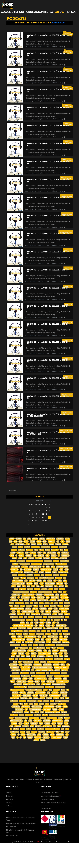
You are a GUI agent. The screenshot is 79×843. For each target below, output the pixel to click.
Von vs (41, 603)
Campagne (30, 578)
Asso (68, 664)
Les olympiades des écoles (20, 592)
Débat (20, 541)
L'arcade (45, 715)
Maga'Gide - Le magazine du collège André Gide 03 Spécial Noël (48, 433)
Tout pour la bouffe (17, 631)
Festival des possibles (18, 583)
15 (20, 737)
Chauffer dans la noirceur (38, 676)
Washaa (65, 737)
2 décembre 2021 (66, 467)
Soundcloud (58, 22)
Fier (61, 550)
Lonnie (37, 712)
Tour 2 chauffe (25, 676)
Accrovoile (15, 673)
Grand (52, 701)
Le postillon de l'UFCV (16, 720)
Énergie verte (37, 664)
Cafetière (48, 611)
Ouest (20, 617)
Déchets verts (47, 664)
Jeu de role (55, 692)
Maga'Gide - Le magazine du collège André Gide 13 (48, 271)
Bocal (15, 541)
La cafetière (30, 639)
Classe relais (50, 731)
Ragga (36, 703)
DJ (44, 628)
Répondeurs (14, 600)
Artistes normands (49, 706)
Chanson (57, 670)
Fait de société (59, 659)
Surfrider (43, 662)
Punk (26, 552)
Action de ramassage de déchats (57, 662)
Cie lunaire (25, 566)
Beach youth (63, 692)
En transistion (60, 734)
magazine (33, 46)
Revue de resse (34, 717)
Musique (31, 558)
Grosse (18, 642)
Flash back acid (14, 698)
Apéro (16, 589)
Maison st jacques (61, 625)
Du (17, 737)
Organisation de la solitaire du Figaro (42, 667)
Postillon (66, 717)
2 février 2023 (67, 160)
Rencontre (63, 575)
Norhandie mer (14, 667)
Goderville (41, 555)
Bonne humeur (50, 538)
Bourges (14, 653)
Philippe (64, 695)
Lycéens (30, 589)
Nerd (39, 636)
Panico (50, 608)
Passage (23, 578)
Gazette (55, 634)
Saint (65, 620)
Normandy (14, 723)
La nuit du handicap (56, 737)
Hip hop (42, 622)
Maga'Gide (41, 46)
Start (31, 603)
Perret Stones (19, 709)
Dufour (33, 656)
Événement (58, 578)
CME (42, 712)
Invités (45, 544)
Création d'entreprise (18, 620)
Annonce (33, 653)
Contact (44, 11)
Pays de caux (13, 715)
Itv (59, 555)
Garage (29, 628)
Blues (36, 622)
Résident (61, 709)
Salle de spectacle (57, 720)
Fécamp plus (49, 586)
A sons (23, 734)
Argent (63, 689)
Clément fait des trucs (62, 645)
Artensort (38, 617)
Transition (45, 734)
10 (18, 734)
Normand (58, 706)
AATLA (54, 631)
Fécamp (12, 538)
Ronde (51, 589)
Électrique (16, 578)
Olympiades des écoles (45, 592)
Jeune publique (46, 684)
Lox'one (36, 740)
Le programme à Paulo (44, 653)
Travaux (66, 720)
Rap (49, 650)
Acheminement (55, 673)
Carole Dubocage (25, 667)
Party (25, 703)
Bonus (45, 689)
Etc (58, 622)
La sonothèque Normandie (61, 676)
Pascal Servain (16, 594)
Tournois (48, 639)
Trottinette (14, 628)
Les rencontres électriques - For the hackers (21, 823)
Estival (28, 729)
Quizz (37, 611)
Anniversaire (29, 642)
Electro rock (34, 723)
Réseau (13, 681)
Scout (53, 566)
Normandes (63, 650)
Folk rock (35, 538)
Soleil (13, 737)
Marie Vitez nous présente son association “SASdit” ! (20, 819)
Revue (54, 572)
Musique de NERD (53, 636)
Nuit (27, 622)
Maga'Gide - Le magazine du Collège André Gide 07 (48, 361)
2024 (55, 586)
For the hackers (16, 695)
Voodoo (12, 634)
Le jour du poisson (43, 600)
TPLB (61, 628)
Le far (29, 645)
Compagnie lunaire (49, 564)
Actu (26, 46)
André (47, 555)
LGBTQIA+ (38, 726)
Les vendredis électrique (53, 729)
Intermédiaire (40, 634)
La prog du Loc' (46, 808)
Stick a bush (51, 541)
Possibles (53, 606)
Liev (26, 709)
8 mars (48, 642)
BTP (33, 670)
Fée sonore (60, 648)
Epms (64, 580)
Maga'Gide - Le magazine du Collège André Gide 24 (48, 90)
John (45, 650)
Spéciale (35, 695)
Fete (67, 734)
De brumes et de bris (26, 659)
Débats (60, 717)
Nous (56, 603)
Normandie (39, 558)
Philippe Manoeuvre (55, 695)
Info (17, 659)
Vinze (67, 698)
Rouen (50, 678)
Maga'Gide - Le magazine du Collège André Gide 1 (48, 469)
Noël (16, 648)
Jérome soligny (31, 701)
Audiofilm (29, 606)
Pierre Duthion (26, 670)
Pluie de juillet (50, 681)
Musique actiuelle (37, 706)
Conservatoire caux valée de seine (59, 715)
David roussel (14, 569)
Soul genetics (19, 603)
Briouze (37, 681)
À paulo (50, 580)
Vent (28, 586)
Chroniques (37, 737)
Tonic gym (46, 558)
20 (23, 642)
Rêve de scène (15, 566)
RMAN (65, 678)
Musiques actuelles (46, 569)
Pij (43, 566)
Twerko (46, 606)
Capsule (51, 544)
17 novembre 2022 (65, 232)
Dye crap (42, 698)
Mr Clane (64, 712)
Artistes (39, 580)
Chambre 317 (17, 684)
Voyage (60, 614)
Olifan (38, 684)
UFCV (20, 558)
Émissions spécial (40, 642)
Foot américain (65, 561)
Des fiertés (40, 729)
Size (32, 712)
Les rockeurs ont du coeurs (34, 689)
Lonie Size (18, 726)
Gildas (30, 678)
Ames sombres (52, 717)
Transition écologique (62, 681)
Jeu (65, 578)
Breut (62, 698)
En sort (23, 731)
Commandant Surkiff (16, 572)
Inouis (66, 636)
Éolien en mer (41, 673)
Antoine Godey (60, 687)
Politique (30, 737)
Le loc (60, 653)
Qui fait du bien (51, 552)
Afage (11, 717)
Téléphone (32, 631)
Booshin (67, 603)
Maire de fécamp (24, 564)
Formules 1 (46, 737)
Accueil (6, 11)
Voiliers (61, 586)
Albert (28, 656)
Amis (42, 611)
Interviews (49, 575)
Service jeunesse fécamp (52, 712)
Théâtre (55, 569)
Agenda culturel (28, 572)
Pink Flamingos (25, 706)
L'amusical (39, 650)
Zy (41, 842)
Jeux (60, 592)
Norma (11, 603)
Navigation (56, 664)
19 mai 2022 (68, 286)
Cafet (38, 631)
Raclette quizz (27, 695)
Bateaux (16, 703)
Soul (64, 592)
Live (36, 572)
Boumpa (48, 622)
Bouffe (66, 628)
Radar (36, 550)
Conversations (20, 544)
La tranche (22, 701)
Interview (18, 538)
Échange (21, 715)
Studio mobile (65, 555)
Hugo (61, 603)
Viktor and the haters (35, 709)
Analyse (67, 659)
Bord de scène (50, 645)
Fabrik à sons (23, 648)
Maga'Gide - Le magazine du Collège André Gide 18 (48, 180)
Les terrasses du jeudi (40, 678)
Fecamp (55, 653)
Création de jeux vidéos (19, 650)
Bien (44, 552)
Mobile (47, 550)
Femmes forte (56, 642)
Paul (55, 580)
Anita (61, 656)
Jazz (54, 622)
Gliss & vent (22, 628)
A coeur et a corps (36, 564)
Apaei (47, 566)
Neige (55, 608)
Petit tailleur (49, 656)
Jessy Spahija (37, 720)
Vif (67, 689)
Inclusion (44, 589)
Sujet (12, 544)
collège (61, 46)
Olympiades (33, 592)
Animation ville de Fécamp (61, 667)
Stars (21, 600)
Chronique (33, 552)
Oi (16, 555)
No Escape (30, 692)
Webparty (33, 600)
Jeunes (48, 625)
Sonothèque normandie (17, 689)
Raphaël (25, 678)
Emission (34, 731)
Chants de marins (49, 594)
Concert (56, 575)
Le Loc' (37, 662)
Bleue (13, 656)
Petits (27, 544)
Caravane (14, 550)
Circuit (48, 648)
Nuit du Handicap (50, 583)
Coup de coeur (50, 687)
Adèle (43, 681)
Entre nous (53, 600)
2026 (18, 611)
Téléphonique (63, 639)
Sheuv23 (60, 723)
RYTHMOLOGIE (47, 726)
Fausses (36, 575)
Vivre (65, 653)
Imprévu (67, 614)
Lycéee (37, 639)
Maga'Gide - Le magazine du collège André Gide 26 (48, 54)
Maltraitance (65, 726)
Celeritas (49, 698)
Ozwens (42, 740)
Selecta (42, 703)
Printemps (55, 650)
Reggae (26, 541)
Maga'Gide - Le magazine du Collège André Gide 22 (48, 126)
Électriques (20, 552)
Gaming (26, 600)
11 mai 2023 (68, 69)
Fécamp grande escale (62, 701)
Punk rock (23, 692)
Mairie (34, 729)
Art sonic (30, 681)
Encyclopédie (64, 597)
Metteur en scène (17, 712)
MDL (42, 639)
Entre (11, 606)
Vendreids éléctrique (28, 611)
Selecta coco (61, 703)
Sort (53, 625)
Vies (41, 606)
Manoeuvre (24, 698)
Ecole (55, 592)
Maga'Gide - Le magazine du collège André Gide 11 (48, 307)
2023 (59, 631)
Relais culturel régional (58, 684)
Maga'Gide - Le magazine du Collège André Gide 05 (48, 397)
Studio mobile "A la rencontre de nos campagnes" (53, 804)
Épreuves (62, 589)
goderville (54, 46)
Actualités (21, 550)
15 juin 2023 (67, 33)
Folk (24, 538)
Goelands (43, 717)
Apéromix (56, 689)
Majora (54, 723)
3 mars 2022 (68, 376)
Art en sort (55, 547)
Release (41, 625)
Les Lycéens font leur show (56, 617)
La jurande (13, 561)
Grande (17, 606)
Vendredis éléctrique (30, 636)
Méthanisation (28, 664)
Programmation (15, 645)
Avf (21, 569)
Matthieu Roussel (28, 662)
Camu (56, 656)
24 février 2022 (66, 394)
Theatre (55, 709)
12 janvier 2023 (66, 196)
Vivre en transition (18, 580)
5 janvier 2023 (67, 214)
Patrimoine (39, 594)
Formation (43, 620)
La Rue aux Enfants (47, 799)
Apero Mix (15, 692)
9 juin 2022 (68, 268)
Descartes (64, 611)
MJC (42, 586)
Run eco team (13, 664)
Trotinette (13, 614)
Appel (30, 720)
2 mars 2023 (68, 142)
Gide (34, 555)
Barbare (13, 552)
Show (44, 617)
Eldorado (42, 538)
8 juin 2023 (68, 51)
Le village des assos (35, 566)
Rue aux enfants (45, 547)
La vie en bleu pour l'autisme (35, 561)
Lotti (30, 648)
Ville (31, 622)
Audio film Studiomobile (17, 608)
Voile (23, 586)
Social (15, 662)
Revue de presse (63, 572)
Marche (12, 642)
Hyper (30, 703)
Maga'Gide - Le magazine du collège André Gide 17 (48, 198)
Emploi (36, 620)
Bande (27, 653)
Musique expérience (29, 684)
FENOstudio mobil (40, 692)
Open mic (47, 723)
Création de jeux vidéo (21, 717)
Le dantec (56, 561)
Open (58, 726)
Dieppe (23, 606)
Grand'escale (40, 597)
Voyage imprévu (46, 614)
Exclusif (36, 698)
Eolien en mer (16, 670)
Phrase (12, 555)
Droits (67, 731)
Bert (44, 580)
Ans (60, 634)
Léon (17, 656)
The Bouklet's (47, 709)
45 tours (32, 541)
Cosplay (13, 636)
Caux (48, 631)
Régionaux (32, 580)
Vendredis (29, 583)
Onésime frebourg (61, 564)
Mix (66, 586)
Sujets (68, 541)
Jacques (56, 620)
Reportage (23, 589)
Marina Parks (57, 678)
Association (60, 538)
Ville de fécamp (35, 614)
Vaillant (12, 659)
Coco (47, 703)
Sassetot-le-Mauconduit (46, 578)
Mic (54, 726)
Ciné (26, 580)
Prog (50, 689)
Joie (36, 578)
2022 (61, 636)
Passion (20, 636)
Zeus (67, 729)
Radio (47, 597)
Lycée (43, 631)
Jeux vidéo (59, 583)
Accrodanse (21, 561)
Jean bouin (29, 620)
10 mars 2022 (67, 358)
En (52, 620)
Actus (44, 636)
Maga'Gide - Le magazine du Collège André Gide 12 (48, 289)
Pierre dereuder (14, 676)
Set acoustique (37, 628)
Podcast (14, 558)
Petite (39, 552)
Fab (69, 842)
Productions (40, 656)
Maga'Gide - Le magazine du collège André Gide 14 (48, 253)
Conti (22, 656)
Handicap (21, 555)
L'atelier (16, 729)
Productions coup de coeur (36, 687)
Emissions (17, 11)
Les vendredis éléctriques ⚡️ (51, 796)
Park (25, 617)
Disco (20, 723)
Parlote (39, 544)
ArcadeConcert (31, 734)
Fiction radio (13, 617)
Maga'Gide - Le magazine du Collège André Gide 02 (48, 144)
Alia (52, 603)
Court (53, 648)
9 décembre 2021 (66, 449)
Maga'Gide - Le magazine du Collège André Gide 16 (48, 217)
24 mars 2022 (67, 340)
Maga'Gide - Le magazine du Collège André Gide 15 (48, 235)
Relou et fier (54, 550)
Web (21, 703)
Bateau (63, 664)
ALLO (25, 631)
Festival (39, 541)
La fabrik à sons (16, 678)
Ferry (27, 614)
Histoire (32, 673)
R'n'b (19, 662)
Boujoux (60, 606)
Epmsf (59, 580)
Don (25, 720)
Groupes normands (52, 628)
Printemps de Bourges (18, 639)
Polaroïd (26, 723)
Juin (24, 737)
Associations (35, 547)
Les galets (37, 589)
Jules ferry (42, 731)
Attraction (64, 670)
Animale (22, 729)
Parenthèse (65, 552)
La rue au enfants (64, 608)
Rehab (25, 634)
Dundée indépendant (62, 566)
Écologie (23, 645)
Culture (67, 538)
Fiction (55, 614)
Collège (20, 547)
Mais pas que (49, 659)
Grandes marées (21, 681)
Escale (33, 597)
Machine (66, 606)
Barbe (66, 656)
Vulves (36, 606)
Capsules (58, 544)
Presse (41, 572)
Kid (18, 597)
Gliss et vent (20, 614)
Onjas (31, 726)
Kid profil (13, 597)
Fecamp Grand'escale (28, 594)
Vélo (37, 586)
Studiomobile (27, 569)
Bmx (66, 583)
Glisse (13, 586)
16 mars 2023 (67, 106)
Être (59, 552)
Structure (48, 634)
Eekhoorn (25, 726)
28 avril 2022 (67, 322)
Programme (21, 575)
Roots (62, 541)
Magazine (65, 544)
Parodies (53, 555)
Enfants (14, 547)
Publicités (29, 575)
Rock (29, 538)
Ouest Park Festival (39, 648)
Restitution (38, 715)
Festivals (31, 617)
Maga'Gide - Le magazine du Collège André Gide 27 (48, 36)
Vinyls (44, 541)
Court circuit (29, 715)
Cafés (67, 617)
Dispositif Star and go (20, 687)
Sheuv (66, 723)
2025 (62, 731)
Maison (22, 622)
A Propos (9, 806)
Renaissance (46, 720)
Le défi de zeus (14, 731)
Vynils (28, 731)
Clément (41, 645)
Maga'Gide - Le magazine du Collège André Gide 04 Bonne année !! (48, 415)
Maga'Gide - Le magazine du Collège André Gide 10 (48, 325)
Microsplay (66, 634)
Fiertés (52, 734)
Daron (41, 723)
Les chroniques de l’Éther (49, 793)
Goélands (48, 572)
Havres (47, 603)
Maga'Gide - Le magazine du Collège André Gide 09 (48, 343)
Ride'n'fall (15, 564)
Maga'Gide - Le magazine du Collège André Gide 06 (48, 379)
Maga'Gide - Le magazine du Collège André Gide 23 (48, 108)
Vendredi (27, 547)
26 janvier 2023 (66, 178)
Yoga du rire (63, 558)
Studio (41, 550)
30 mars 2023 (67, 87)
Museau (65, 706)
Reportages (65, 642)
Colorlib (55, 842)
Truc (48, 692)
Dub (58, 541)
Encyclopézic (55, 597)
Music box (64, 673)
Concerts (36, 569)
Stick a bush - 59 (12, 836)
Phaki (11, 726)
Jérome (46, 701)
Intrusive (28, 608)
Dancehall (53, 703)
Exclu (30, 698)
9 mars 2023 (68, 124)
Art (48, 620)
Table (56, 589)
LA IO (56, 11)
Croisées (60, 600)
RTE (47, 673)
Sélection (21, 653)
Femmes (13, 734)
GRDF (20, 664)
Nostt (26, 603)
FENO (61, 569)
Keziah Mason (16, 706)
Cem (36, 603)
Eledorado (19, 634)
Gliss (33, 586)
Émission (31, 634)
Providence (64, 594)
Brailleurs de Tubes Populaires (44, 670)
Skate (18, 586)
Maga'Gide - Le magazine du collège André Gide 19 (48, 162)
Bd (11, 729)
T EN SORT (70, 11)
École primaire (25, 597)
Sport (25, 558)
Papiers (33, 544)
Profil (57, 594)
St (61, 620)
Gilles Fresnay (24, 673)
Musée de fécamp (38, 659)
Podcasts (31, 11)
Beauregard (31, 650)
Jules (57, 731)
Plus (36, 625)
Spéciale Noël (43, 695)
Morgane (49, 676)
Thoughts (35, 608)
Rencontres (29, 550)
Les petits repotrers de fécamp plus (23, 625)
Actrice (26, 712)
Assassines (43, 608)
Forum (14, 575)
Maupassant (56, 611)
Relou (65, 550)
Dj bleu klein (14, 701)
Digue (13, 611)
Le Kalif (35, 645)
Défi (63, 729)
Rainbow (55, 639)
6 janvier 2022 (67, 412)
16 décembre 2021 (65, 431)
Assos (36, 583)
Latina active (54, 558)
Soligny (40, 701)
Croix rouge (48, 561)
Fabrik (39, 734)
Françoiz (56, 698)
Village (41, 583)
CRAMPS (64, 631)
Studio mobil (63, 547)
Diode (66, 600)
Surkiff (66, 569)
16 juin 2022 (68, 250)
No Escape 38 (11, 827)
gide (48, 46)
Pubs (42, 575)
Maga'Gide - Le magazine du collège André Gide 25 (48, 72)
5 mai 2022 (68, 304)
